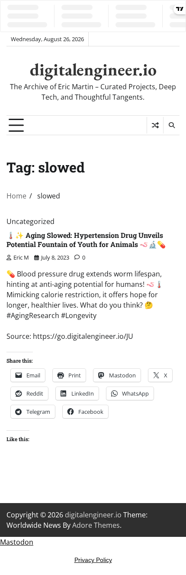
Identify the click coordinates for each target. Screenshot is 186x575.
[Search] (171, 125)
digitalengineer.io (93, 69)
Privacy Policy (93, 559)
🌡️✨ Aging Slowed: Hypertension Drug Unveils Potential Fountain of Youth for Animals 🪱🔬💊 (86, 240)
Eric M (21, 257)
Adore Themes (96, 525)
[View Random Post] (155, 125)
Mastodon (16, 542)
